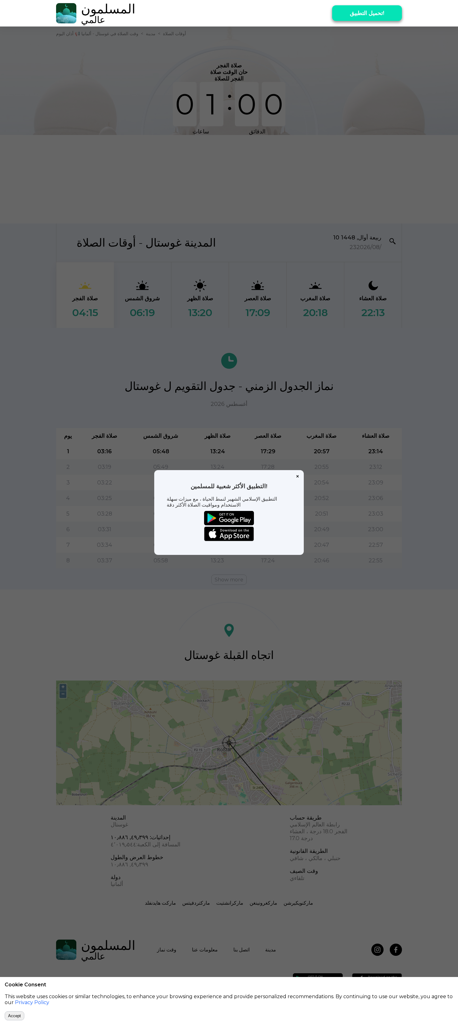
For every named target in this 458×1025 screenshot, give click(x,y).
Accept (14, 1015)
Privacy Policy (32, 1002)
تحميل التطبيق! (367, 13)
